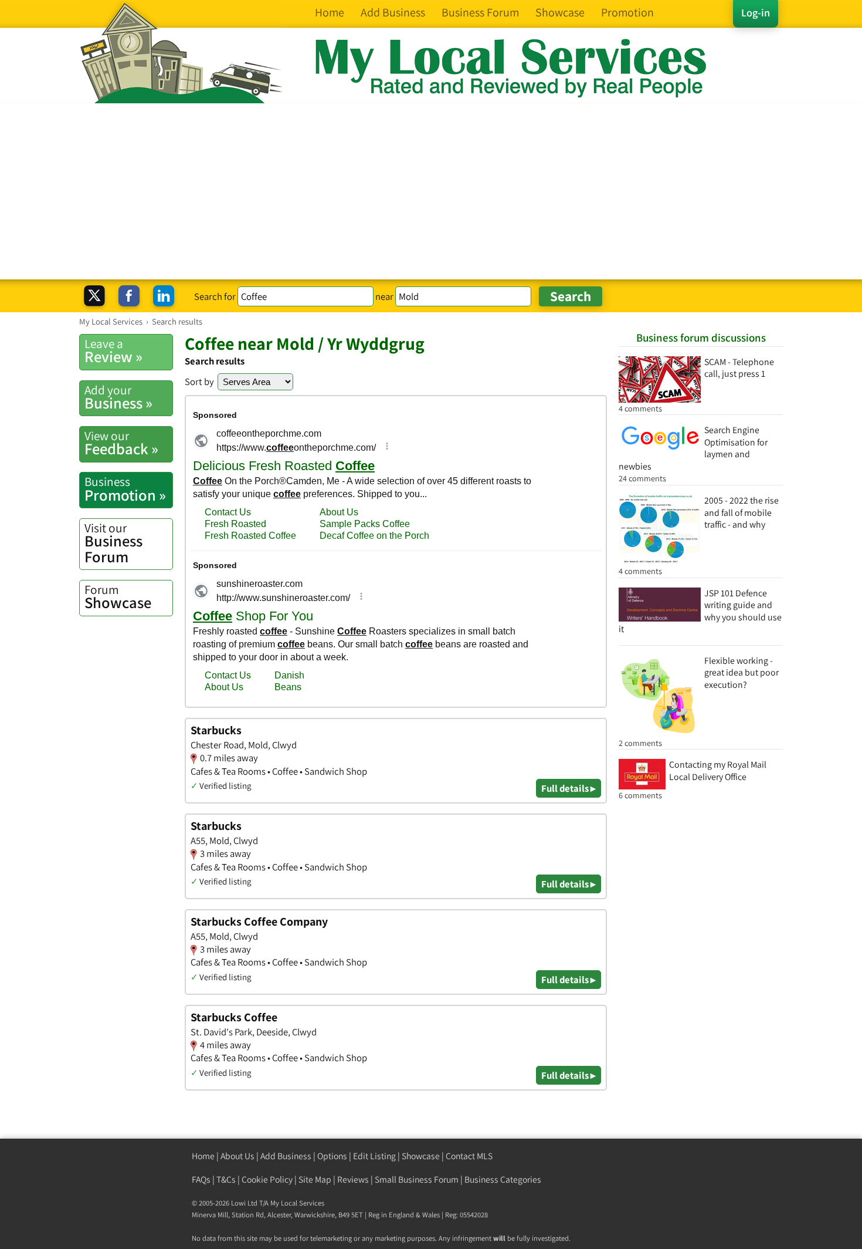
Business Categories (502, 1179)
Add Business (285, 1156)
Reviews (353, 1179)
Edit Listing (374, 1156)
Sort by (199, 381)
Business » (118, 397)
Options (332, 1156)
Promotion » (125, 489)
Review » (113, 351)
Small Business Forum (417, 1179)
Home (203, 1156)
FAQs (201, 1179)
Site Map (314, 1179)
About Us (237, 1156)
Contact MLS (469, 1156)
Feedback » (121, 443)
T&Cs (226, 1179)
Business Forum (113, 543)
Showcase (117, 597)
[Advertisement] (431, 191)
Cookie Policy (267, 1179)
